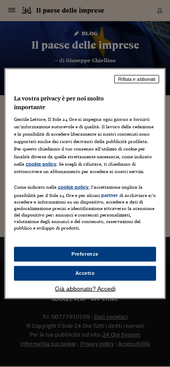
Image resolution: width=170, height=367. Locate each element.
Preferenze (85, 254)
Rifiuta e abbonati (136, 79)
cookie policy (41, 163)
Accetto (85, 273)
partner (109, 194)
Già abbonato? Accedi (85, 288)
